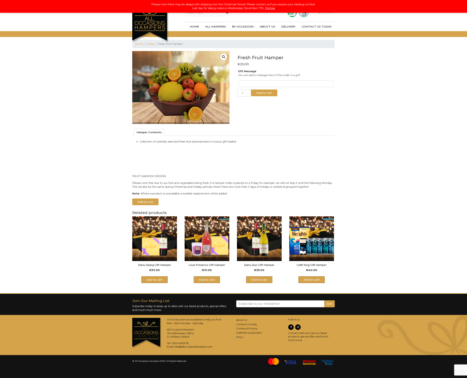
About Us (241, 319)
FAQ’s (239, 337)
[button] (223, 57)
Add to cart (264, 93)
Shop (150, 44)
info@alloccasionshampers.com (193, 346)
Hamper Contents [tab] (149, 132)
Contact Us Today (246, 324)
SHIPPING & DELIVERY (249, 332)
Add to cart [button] (154, 279)
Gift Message (247, 71)
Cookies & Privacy (246, 328)
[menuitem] (194, 26)
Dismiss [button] (270, 8)
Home (139, 44)
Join (329, 303)
